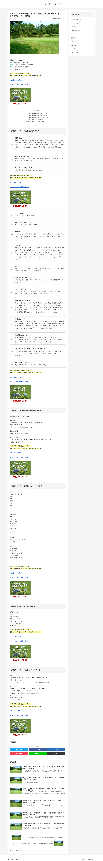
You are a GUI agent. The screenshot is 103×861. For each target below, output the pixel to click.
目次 (35, 110)
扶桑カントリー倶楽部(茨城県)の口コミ (37, 113)
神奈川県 (73, 45)
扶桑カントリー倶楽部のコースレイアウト (38, 117)
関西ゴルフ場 (74, 52)
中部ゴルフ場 (74, 23)
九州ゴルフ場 (74, 27)
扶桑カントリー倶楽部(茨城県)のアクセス (38, 115)
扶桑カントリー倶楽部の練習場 (35, 119)
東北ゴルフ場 (74, 38)
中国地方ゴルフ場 (76, 19)
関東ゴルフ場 (13, 742)
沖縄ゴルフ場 (74, 41)
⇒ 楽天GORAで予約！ (16, 80)
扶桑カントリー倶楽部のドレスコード (37, 121)
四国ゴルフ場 (74, 34)
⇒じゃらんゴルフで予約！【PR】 (19, 84)
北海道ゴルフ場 (75, 30)
